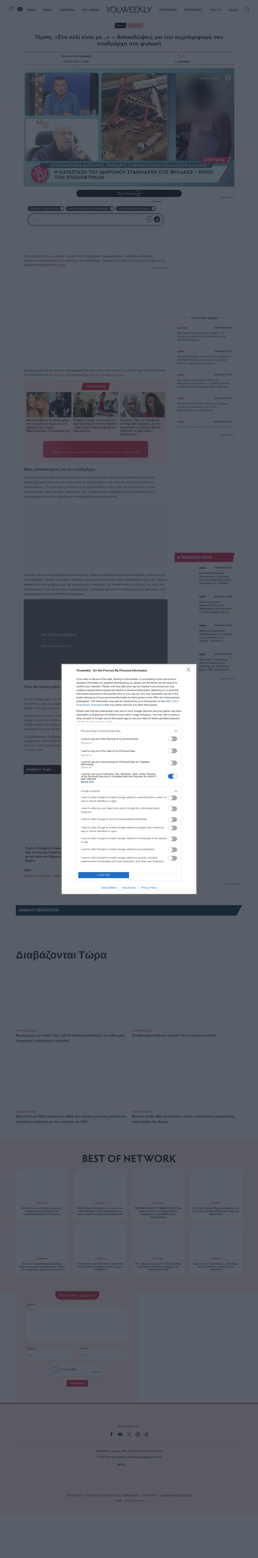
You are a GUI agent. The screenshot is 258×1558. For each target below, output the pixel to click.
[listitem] (129, 731)
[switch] (172, 738)
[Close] (189, 670)
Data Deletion (109, 887)
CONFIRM (103, 875)
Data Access (129, 887)
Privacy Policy (149, 887)
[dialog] (129, 779)
